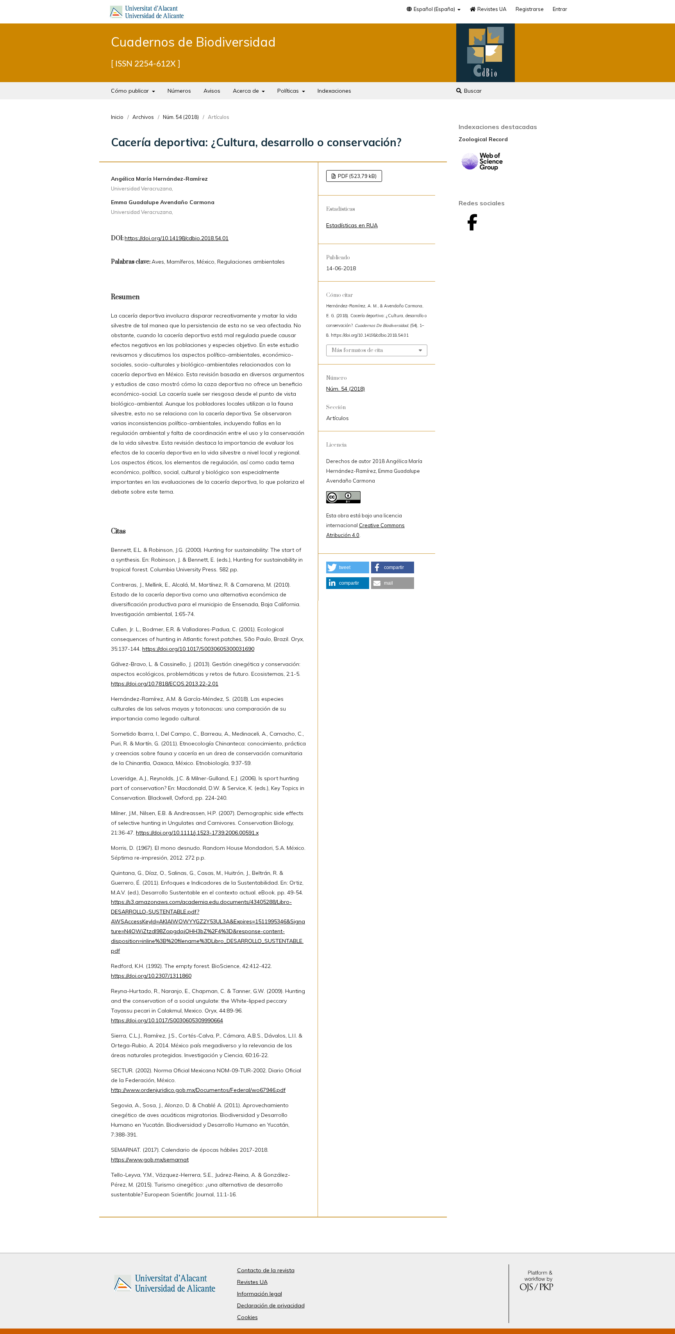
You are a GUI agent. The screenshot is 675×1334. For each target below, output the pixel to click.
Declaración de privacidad (271, 1305)
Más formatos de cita (357, 350)
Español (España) (434, 9)
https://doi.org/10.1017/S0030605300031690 (198, 648)
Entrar (560, 9)
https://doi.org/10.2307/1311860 (151, 975)
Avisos (212, 90)
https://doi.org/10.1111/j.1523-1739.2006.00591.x (197, 832)
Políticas (288, 90)
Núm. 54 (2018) (181, 117)
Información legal (259, 1293)
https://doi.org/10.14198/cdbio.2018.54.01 (177, 238)
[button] (347, 567)
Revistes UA (491, 9)
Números (179, 90)
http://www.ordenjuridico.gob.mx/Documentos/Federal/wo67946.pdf (198, 1089)
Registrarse (530, 9)
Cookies (247, 1317)
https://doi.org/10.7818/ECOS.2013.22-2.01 (164, 683)
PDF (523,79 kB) (357, 176)
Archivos (143, 117)
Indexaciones (334, 90)
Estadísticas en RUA (352, 225)
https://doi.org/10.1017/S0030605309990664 (167, 1020)
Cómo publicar (130, 90)
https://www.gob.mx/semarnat (150, 1159)
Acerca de (247, 90)
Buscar (472, 90)
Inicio (117, 117)
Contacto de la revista (266, 1270)
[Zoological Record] (482, 168)
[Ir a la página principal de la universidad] (147, 13)
